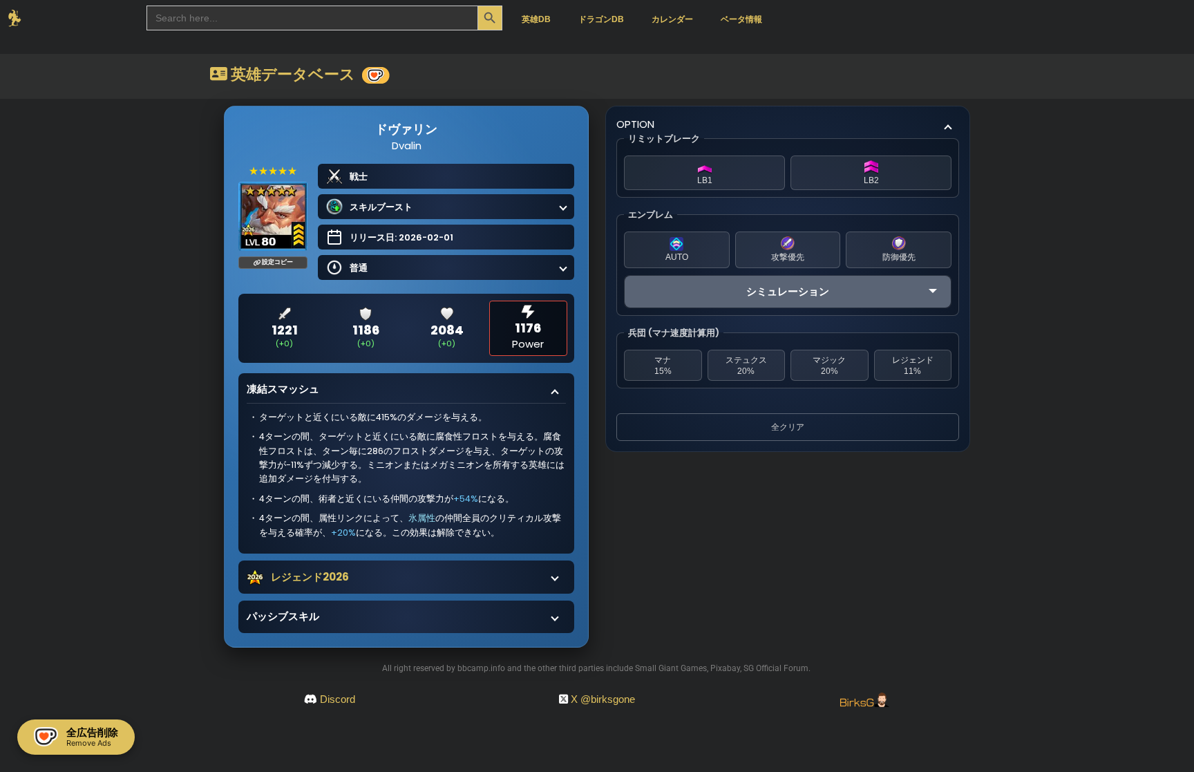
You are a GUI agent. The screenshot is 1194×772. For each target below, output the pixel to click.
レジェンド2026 (310, 576)
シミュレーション (787, 291)
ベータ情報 (741, 19)
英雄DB (536, 19)
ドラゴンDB (601, 19)
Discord (337, 699)
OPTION (635, 124)
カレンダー (672, 19)
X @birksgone (603, 699)
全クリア (787, 427)
